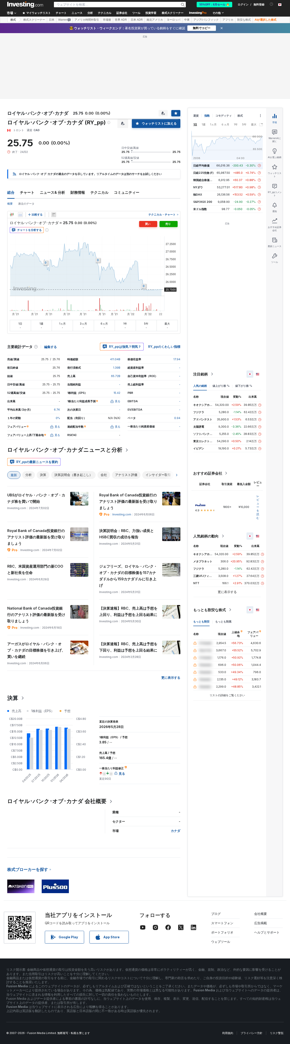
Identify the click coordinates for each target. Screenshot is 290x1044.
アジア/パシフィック (206, 19)
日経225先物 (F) (203, 172)
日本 (51, 19)
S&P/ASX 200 (202, 201)
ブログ (216, 914)
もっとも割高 (223, 621)
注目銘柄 (200, 374)
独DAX (197, 194)
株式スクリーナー (173, 13)
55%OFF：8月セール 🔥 (214, 4)
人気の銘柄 (200, 385)
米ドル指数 (200, 209)
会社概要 (260, 914)
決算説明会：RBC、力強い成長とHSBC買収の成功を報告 (126, 533)
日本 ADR (137, 19)
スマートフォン (222, 923)
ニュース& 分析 (52, 192)
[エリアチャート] (20, 214)
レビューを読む (257, 507)
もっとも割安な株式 (209, 610)
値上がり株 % (221, 385)
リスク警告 (276, 1033)
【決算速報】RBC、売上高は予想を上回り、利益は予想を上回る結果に (128, 611)
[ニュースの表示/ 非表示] (53, 214)
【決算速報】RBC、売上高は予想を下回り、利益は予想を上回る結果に (128, 647)
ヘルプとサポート (267, 932)
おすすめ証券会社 (207, 473)
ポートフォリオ (222, 932)
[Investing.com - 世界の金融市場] (25, 4)
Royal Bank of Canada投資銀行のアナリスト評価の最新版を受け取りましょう (128, 501)
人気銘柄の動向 (206, 536)
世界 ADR (121, 19)
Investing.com (121, 514)
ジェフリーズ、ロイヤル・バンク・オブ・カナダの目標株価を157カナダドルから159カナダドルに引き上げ (128, 576)
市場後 (107, 19)
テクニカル (99, 192)
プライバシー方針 (251, 1033)
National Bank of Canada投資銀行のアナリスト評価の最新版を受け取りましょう (36, 614)
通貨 (196, 115)
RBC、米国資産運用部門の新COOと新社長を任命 (35, 569)
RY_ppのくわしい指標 (164, 346)
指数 (207, 115)
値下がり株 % (243, 385)
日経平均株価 (201, 165)
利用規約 (227, 1033)
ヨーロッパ (173, 19)
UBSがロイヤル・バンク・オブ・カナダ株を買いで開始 (36, 498)
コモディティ (223, 115)
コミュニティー (126, 192)
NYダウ (198, 187)
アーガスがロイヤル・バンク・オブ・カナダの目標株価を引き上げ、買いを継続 (36, 650)
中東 (187, 19)
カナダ (175, 831)
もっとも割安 (201, 621)
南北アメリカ (155, 19)
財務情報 (77, 192)
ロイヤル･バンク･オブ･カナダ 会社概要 (56, 801)
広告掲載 (260, 923)
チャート (27, 192)
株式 (13, 19)
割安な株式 (244, 19)
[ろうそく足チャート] (11, 214)
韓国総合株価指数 (204, 180)
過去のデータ (26, 203)
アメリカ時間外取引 (87, 19)
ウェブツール (220, 942)
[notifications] (271, 4)
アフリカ (227, 19)
